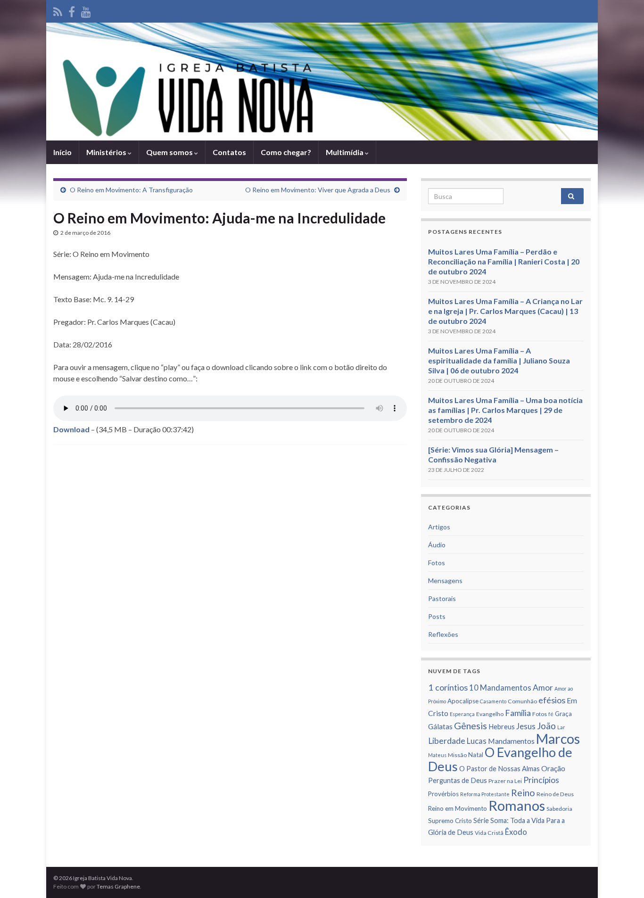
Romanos (516, 805)
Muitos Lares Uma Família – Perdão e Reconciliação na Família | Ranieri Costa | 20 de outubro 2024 (503, 261)
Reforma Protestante (485, 794)
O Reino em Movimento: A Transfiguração (131, 190)
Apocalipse (463, 701)
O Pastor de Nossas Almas (499, 769)
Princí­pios (541, 780)
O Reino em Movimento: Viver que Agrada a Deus (317, 190)
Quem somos (170, 152)
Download (71, 429)
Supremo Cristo (450, 820)
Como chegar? (286, 152)
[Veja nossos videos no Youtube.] (86, 10)
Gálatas (440, 726)
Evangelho (490, 713)
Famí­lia (518, 713)
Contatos (229, 152)
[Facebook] (71, 10)
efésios (551, 700)
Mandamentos (511, 741)
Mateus (437, 755)
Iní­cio (62, 152)
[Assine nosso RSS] (57, 10)
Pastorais (442, 598)
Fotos (436, 563)
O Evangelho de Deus (500, 759)
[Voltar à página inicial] (322, 81)
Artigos (439, 527)
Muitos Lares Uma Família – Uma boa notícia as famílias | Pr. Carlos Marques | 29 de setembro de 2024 (505, 409)
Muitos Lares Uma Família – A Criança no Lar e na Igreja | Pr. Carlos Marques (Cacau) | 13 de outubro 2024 (505, 311)
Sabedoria (559, 808)
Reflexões (443, 634)
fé (550, 714)
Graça (563, 713)
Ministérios (107, 152)
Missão (457, 754)
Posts (437, 616)
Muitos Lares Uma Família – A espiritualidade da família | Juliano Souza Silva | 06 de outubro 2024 (499, 360)
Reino (523, 792)
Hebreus (501, 727)
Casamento (493, 701)
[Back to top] (623, 877)
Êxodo (516, 832)
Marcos (558, 739)
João (546, 725)
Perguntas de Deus (457, 780)
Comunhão (522, 701)
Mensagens (445, 581)
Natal (475, 754)
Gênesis (470, 725)
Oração (553, 768)
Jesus (526, 726)
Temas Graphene (118, 886)
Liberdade (446, 741)
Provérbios (443, 794)
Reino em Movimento (457, 808)
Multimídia (345, 152)
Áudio (437, 545)
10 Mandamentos (500, 687)
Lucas (477, 741)
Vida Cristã (489, 832)
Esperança (462, 714)
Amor (543, 687)
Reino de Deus (555, 794)
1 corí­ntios (448, 687)
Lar (561, 727)
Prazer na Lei (505, 780)
